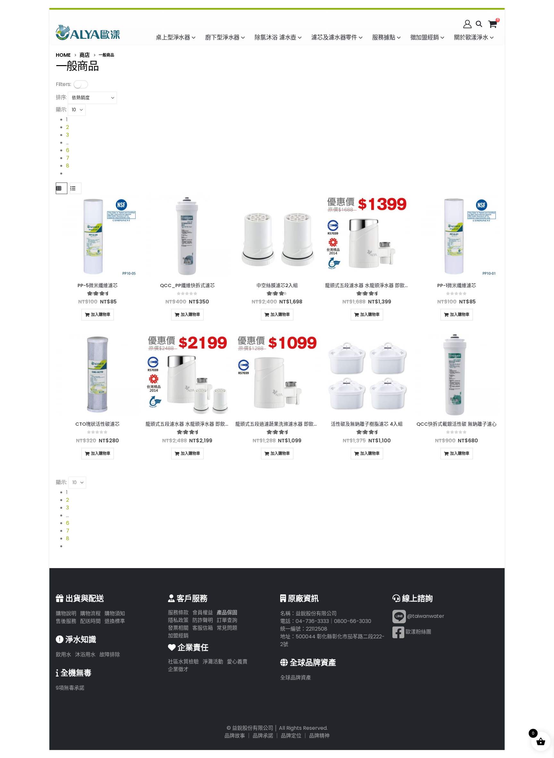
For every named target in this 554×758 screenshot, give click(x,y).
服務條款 (178, 612)
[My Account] (468, 24)
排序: (61, 97)
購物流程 (90, 613)
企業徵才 (178, 669)
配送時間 (90, 621)
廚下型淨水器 (222, 37)
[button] (479, 24)
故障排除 (109, 654)
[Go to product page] (97, 235)
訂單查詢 (227, 620)
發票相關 (178, 628)
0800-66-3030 (352, 621)
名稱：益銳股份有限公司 (308, 613)
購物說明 (66, 613)
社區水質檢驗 (183, 661)
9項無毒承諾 (70, 688)
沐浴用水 (85, 654)
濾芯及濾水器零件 (334, 37)
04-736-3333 (312, 621)
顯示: (61, 109)
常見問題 (227, 628)
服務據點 (383, 37)
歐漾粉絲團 (417, 632)
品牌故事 (234, 735)
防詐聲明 (202, 620)
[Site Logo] (88, 32)
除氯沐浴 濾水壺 (275, 37)
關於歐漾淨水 (471, 37)
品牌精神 (319, 735)
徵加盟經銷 (424, 37)
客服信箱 (202, 628)
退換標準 (115, 621)
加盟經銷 (178, 635)
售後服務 (66, 621)
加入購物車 (100, 314)
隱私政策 (178, 620)
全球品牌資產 (295, 677)
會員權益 (202, 612)
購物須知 (115, 613)
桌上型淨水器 (173, 37)
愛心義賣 (237, 661)
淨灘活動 (213, 661)
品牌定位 (291, 735)
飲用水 (63, 654)
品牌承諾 (263, 735)
